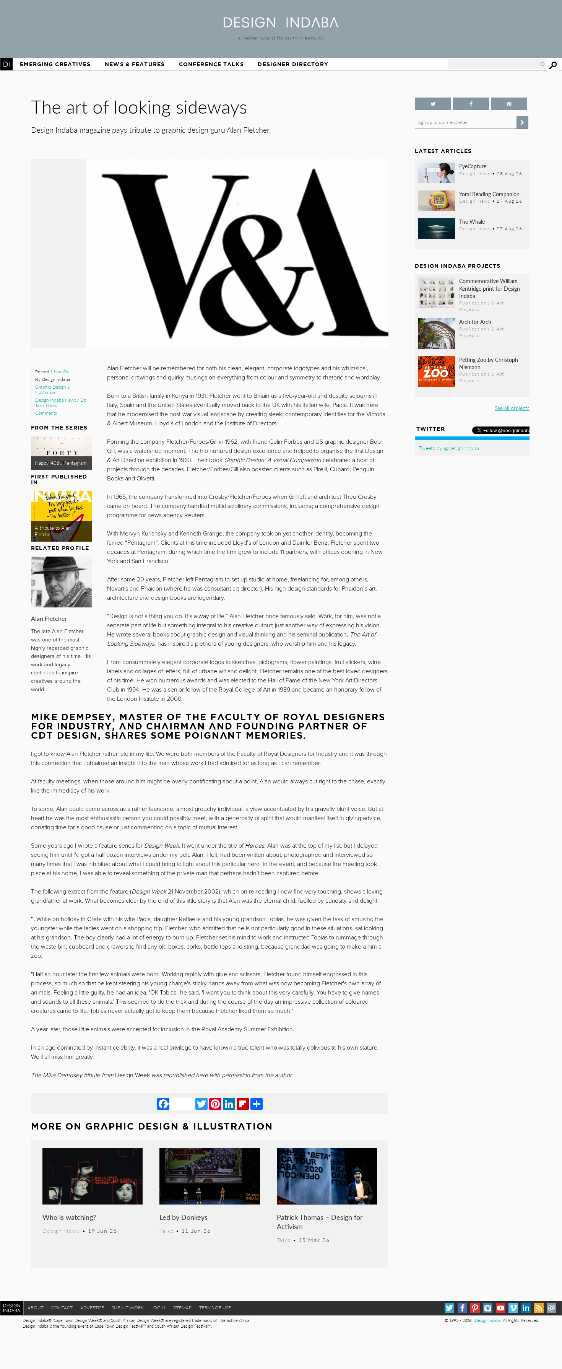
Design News (61, 1230)
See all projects (512, 408)
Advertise (92, 1307)
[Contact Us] (551, 1308)
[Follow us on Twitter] (433, 104)
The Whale (472, 221)
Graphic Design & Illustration (52, 390)
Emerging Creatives (55, 64)
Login (158, 1307)
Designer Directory (293, 64)
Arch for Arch (475, 322)
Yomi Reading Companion (489, 194)
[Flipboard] (243, 1103)
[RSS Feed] (539, 1308)
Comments (46, 413)
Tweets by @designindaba (449, 448)
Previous (84, 288)
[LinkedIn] (229, 1103)
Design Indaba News (55, 400)
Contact (62, 1307)
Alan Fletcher (49, 618)
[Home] (281, 25)
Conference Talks (211, 64)
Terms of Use (215, 1307)
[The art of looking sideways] (209, 345)
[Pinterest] (215, 1103)
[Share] (256, 1103)
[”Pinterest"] (509, 104)
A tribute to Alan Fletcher (53, 531)
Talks (166, 1230)
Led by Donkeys (183, 1217)
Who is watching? (69, 1217)
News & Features (135, 64)
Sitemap (182, 1307)
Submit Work (128, 1307)
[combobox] (497, 64)
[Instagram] (487, 1308)
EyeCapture (472, 166)
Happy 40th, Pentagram (60, 462)
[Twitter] (201, 1103)
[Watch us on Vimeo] (513, 1308)
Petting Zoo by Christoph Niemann (488, 363)
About (36, 1307)
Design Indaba (487, 1320)
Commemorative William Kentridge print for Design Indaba (489, 288)
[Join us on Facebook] (471, 104)
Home (6, 64)
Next (335, 288)
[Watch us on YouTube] (500, 1308)
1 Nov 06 (59, 371)
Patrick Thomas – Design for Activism (320, 1221)
